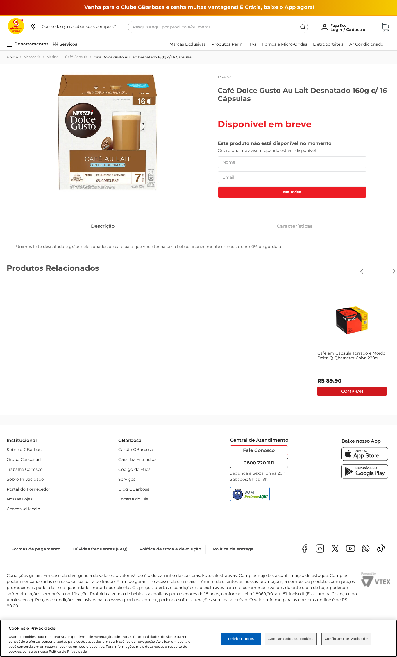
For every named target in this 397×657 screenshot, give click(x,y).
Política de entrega (233, 549)
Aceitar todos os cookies (291, 639)
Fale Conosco (259, 450)
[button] (73, 26)
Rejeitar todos (241, 639)
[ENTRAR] (348, 27)
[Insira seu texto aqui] (366, 549)
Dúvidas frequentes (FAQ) (100, 549)
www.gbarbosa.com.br (134, 599)
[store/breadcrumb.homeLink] (12, 57)
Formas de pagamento (35, 549)
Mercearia (32, 57)
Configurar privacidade (346, 639)
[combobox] (218, 27)
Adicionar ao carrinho (352, 391)
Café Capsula (76, 57)
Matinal (53, 57)
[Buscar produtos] (303, 27)
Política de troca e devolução (170, 549)
